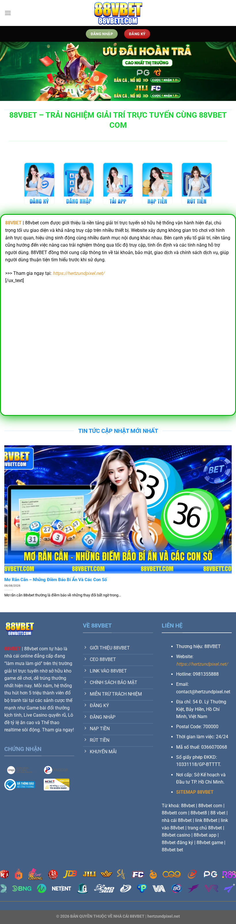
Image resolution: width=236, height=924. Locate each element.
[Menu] (7, 13)
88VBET (12, 648)
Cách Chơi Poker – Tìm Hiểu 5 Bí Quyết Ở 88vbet (52, 579)
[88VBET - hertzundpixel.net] (118, 13)
